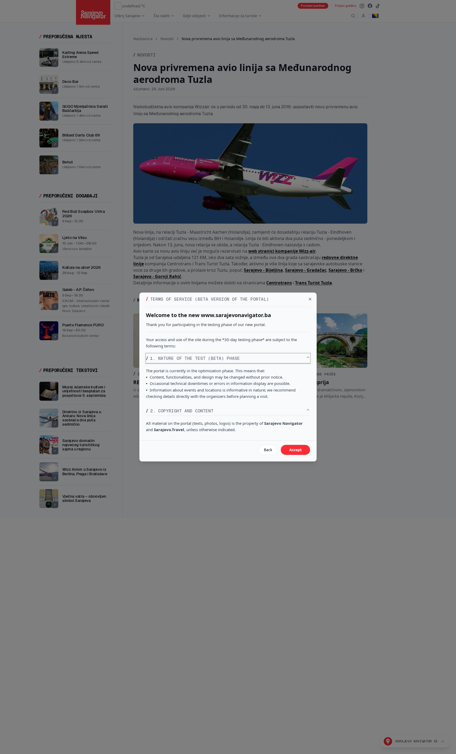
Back (268, 449)
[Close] (310, 299)
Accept (295, 449)
